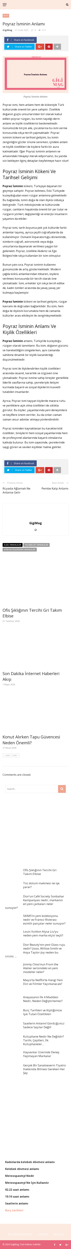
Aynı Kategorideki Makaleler (19, 549)
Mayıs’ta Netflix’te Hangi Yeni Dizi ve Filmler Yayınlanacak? (43, 982)
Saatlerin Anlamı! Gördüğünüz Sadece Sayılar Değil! (43, 1025)
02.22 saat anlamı (17, 1190)
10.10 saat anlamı (17, 1196)
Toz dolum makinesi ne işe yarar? (41, 885)
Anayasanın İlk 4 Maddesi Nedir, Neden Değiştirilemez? (43, 999)
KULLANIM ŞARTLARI (20, 1234)
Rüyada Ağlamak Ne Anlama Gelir (16, 490)
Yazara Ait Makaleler (36, 544)
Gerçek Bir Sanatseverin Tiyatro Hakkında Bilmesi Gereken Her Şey (44, 1069)
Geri (7, 755)
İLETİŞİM (43, 1234)
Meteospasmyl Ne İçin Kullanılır (27, 1183)
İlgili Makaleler (12, 544)
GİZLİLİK (58, 1234)
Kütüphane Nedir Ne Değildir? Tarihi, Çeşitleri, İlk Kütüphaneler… (43, 1040)
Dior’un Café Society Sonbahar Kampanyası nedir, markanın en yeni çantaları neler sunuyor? (34, 902)
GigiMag (7, 30)
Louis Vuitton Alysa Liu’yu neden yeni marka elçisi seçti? (43, 933)
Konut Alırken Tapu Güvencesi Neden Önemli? (31, 739)
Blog (5, 15)
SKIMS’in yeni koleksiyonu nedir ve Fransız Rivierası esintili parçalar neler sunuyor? (44, 919)
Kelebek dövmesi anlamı (22, 1169)
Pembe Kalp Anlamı (55, 488)
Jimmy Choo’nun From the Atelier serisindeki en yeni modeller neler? (40, 968)
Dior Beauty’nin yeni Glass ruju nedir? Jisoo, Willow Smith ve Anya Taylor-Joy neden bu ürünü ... (35, 950)
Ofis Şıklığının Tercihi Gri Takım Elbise (40, 872)
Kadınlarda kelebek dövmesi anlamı (30, 1162)
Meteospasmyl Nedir (19, 1176)
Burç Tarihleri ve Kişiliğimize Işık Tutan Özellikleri (42, 1012)
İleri (14, 755)
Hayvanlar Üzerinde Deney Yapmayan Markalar (41, 1054)
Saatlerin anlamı (16, 1203)
